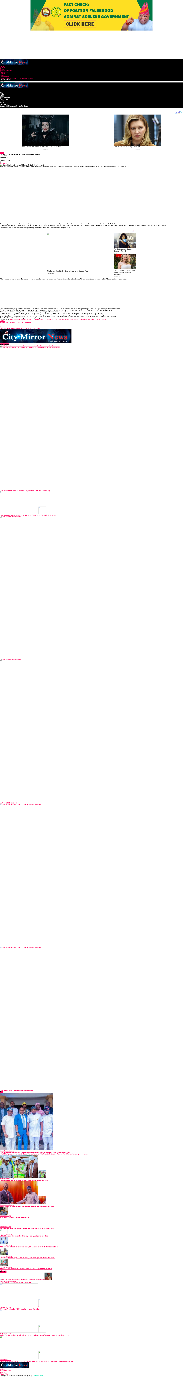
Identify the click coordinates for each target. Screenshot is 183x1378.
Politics (2, 67)
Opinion (2, 74)
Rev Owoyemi (36, 319)
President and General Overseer (21, 319)
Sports (2, 75)
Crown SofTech (38, 1376)
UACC (82, 319)
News (2, 66)
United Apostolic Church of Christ (95, 319)
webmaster (4, 163)
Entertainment (4, 77)
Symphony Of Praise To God (70, 319)
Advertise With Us (5, 1370)
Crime (2, 69)
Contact (2, 1369)
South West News (6, 71)
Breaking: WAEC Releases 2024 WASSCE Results (16, 78)
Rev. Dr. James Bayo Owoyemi (51, 319)
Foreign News (4, 72)
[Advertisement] (91, 45)
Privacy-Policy (4, 1374)
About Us (2, 1372)
